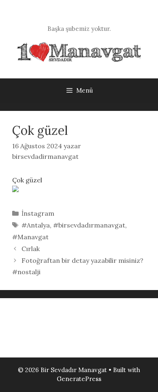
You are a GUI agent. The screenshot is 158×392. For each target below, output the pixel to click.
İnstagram (37, 213)
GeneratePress (79, 379)
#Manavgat (30, 237)
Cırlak (30, 249)
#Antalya (35, 225)
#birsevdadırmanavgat (89, 225)
